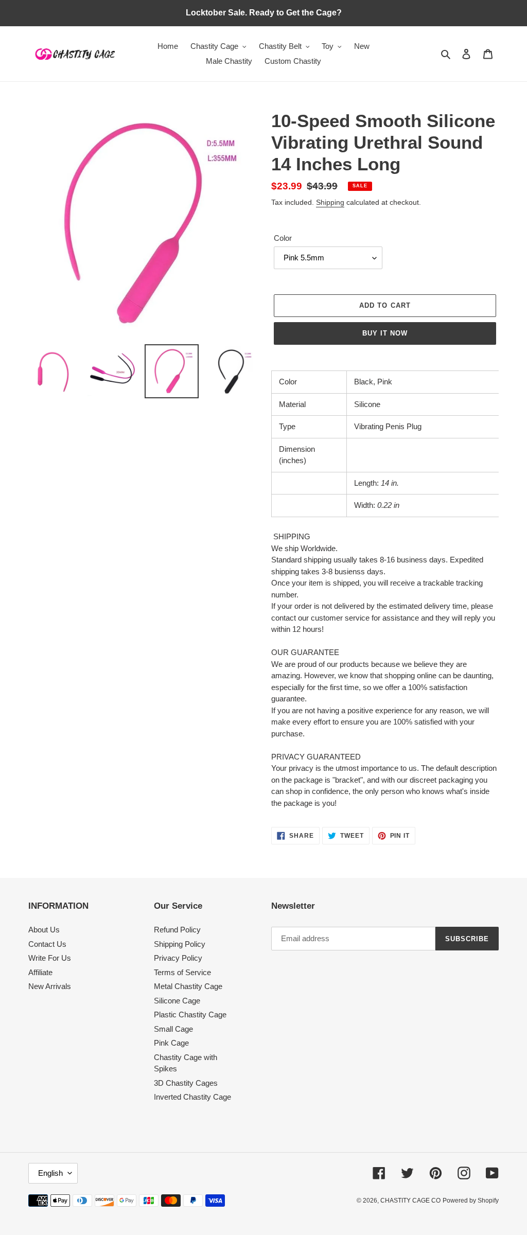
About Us (44, 929)
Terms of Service (182, 972)
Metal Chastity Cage (188, 986)
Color (283, 238)
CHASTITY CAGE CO (410, 1200)
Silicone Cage (177, 1000)
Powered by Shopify (471, 1200)
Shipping (330, 202)
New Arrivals (49, 986)
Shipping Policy (179, 944)
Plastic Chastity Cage (190, 1014)
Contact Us (47, 944)
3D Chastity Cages (186, 1083)
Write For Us (49, 958)
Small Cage (173, 1029)
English (50, 1173)
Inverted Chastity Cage (192, 1096)
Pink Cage (171, 1042)
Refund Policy (177, 929)
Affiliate (40, 972)
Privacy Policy (178, 958)
